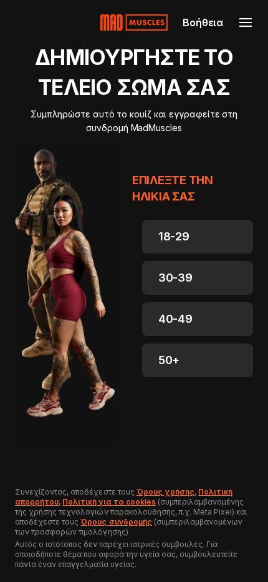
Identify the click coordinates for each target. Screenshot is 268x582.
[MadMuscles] (134, 22)
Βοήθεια (203, 22)
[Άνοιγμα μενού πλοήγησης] (245, 22)
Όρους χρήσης (165, 491)
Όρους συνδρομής (115, 521)
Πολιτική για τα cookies (109, 501)
